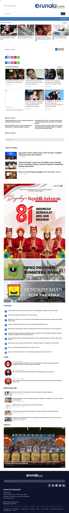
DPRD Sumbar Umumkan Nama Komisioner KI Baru (28, 405)
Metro (20, 156)
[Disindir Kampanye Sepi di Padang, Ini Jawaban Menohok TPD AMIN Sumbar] (8, 412)
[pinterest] (15, 57)
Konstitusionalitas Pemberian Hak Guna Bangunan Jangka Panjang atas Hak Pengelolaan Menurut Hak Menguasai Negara (35, 363)
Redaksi (32, 509)
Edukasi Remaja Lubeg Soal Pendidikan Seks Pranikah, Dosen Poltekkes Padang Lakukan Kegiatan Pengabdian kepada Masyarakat (41, 164)
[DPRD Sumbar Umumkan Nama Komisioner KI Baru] (8, 406)
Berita (13, 49)
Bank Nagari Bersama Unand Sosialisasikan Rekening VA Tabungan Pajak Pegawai (18, 126)
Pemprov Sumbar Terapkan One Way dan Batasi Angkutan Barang (32, 392)
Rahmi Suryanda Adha (18, 370)
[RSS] (62, 49)
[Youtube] (60, 485)
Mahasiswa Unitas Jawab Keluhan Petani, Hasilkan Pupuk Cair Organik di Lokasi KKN (33, 343)
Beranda (7, 49)
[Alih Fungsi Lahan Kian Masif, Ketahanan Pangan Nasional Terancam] (8, 372)
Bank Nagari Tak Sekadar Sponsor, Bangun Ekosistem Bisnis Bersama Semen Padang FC (35, 328)
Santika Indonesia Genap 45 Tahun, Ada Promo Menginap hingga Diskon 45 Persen (33, 310)
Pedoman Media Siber (56, 509)
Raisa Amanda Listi (17, 361)
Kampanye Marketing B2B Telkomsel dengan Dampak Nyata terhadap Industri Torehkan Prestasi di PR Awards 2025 (49, 127)
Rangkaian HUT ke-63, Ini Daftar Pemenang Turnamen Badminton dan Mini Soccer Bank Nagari (48, 122)
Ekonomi (21, 174)
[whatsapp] (18, 57)
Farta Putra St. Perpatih (18, 379)
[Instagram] (12, 57)
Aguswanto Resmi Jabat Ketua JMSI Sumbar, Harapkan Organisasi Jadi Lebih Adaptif (40, 154)
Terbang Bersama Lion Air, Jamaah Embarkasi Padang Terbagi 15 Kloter (19, 121)
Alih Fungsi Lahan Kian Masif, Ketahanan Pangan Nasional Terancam (33, 371)
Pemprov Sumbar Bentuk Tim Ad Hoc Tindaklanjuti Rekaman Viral (27, 324)
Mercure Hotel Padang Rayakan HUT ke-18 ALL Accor (40, 172)
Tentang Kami (25, 509)
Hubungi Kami (7, 510)
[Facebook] (56, 49)
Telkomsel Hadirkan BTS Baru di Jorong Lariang (22, 315)
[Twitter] (59, 49)
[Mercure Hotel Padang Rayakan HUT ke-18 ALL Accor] (11, 174)
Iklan (38, 509)
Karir (14, 510)
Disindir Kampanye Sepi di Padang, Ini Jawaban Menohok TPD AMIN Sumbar (35, 411)
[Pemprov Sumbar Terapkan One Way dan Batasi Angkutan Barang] (8, 393)
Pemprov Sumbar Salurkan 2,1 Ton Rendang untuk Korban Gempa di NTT (30, 351)
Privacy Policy (45, 509)
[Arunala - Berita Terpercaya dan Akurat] (50, 6)
